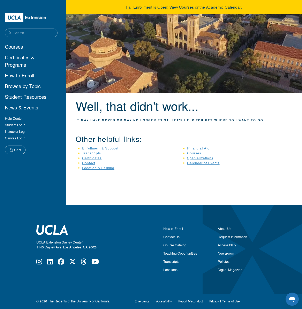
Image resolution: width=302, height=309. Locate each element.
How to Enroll (19, 75)
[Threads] (83, 262)
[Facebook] (61, 262)
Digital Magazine (230, 269)
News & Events (21, 107)
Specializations (200, 158)
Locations (170, 269)
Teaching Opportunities (180, 253)
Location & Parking (98, 167)
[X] (72, 262)
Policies (223, 261)
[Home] (25, 17)
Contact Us (171, 236)
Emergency (142, 301)
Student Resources (25, 96)
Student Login (15, 125)
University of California (93, 301)
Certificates (91, 158)
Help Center (14, 118)
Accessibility (227, 245)
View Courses (181, 7)
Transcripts (91, 153)
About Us (224, 228)
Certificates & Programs (19, 61)
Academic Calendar (223, 7)
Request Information (232, 236)
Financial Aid (198, 148)
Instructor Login (16, 131)
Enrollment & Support (100, 148)
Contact (88, 163)
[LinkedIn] (50, 262)
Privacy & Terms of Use (224, 301)
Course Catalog (174, 245)
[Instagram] (39, 262)
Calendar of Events (203, 163)
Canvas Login (15, 138)
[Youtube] (95, 262)
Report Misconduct (190, 301)
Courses (14, 46)
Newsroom (226, 253)
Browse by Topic (23, 86)
